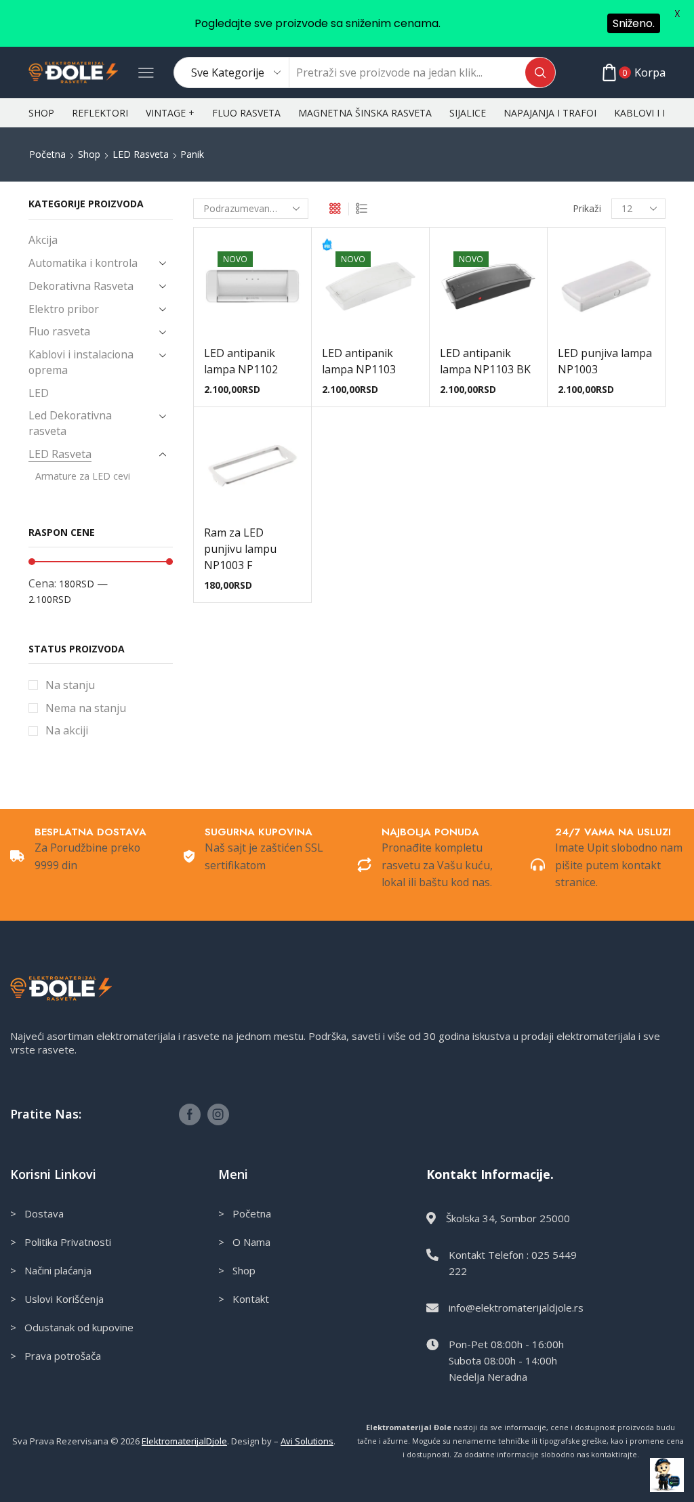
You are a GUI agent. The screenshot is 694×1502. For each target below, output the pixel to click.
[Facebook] (190, 1114)
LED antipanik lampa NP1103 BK (485, 361)
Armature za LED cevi (82, 476)
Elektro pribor (63, 308)
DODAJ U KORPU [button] (252, 313)
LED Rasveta (141, 154)
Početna (47, 154)
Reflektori (100, 112)
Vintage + (170, 112)
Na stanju (70, 684)
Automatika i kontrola (83, 262)
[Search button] (540, 72)
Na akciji (66, 730)
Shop (41, 112)
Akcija (43, 239)
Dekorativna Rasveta (81, 285)
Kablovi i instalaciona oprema (81, 362)
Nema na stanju (85, 708)
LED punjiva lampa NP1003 (605, 361)
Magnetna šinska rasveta (365, 112)
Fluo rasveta (246, 112)
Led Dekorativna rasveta (70, 423)
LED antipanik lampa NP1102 (241, 361)
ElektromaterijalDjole (184, 1441)
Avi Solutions (307, 1441)
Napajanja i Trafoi (550, 112)
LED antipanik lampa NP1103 (359, 361)
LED (38, 392)
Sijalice (467, 112)
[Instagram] (218, 1114)
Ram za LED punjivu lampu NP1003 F (240, 548)
